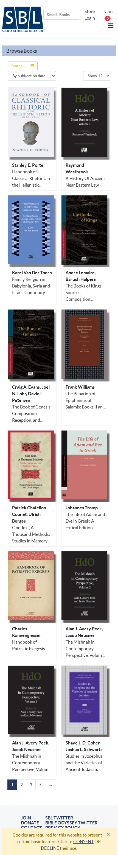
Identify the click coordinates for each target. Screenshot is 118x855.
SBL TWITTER (59, 817)
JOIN (26, 817)
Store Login (90, 14)
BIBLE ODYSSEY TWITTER (71, 822)
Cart (109, 14)
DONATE (30, 822)
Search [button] (17, 66)
